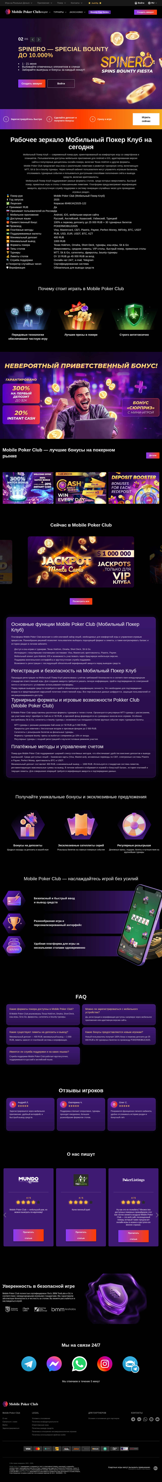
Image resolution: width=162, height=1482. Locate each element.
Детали (152, 455)
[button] (5, 1215)
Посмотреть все (81, 601)
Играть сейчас (146, 119)
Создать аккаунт (32, 83)
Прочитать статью (33, 1235)
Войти (61, 83)
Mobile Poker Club (15, 1466)
